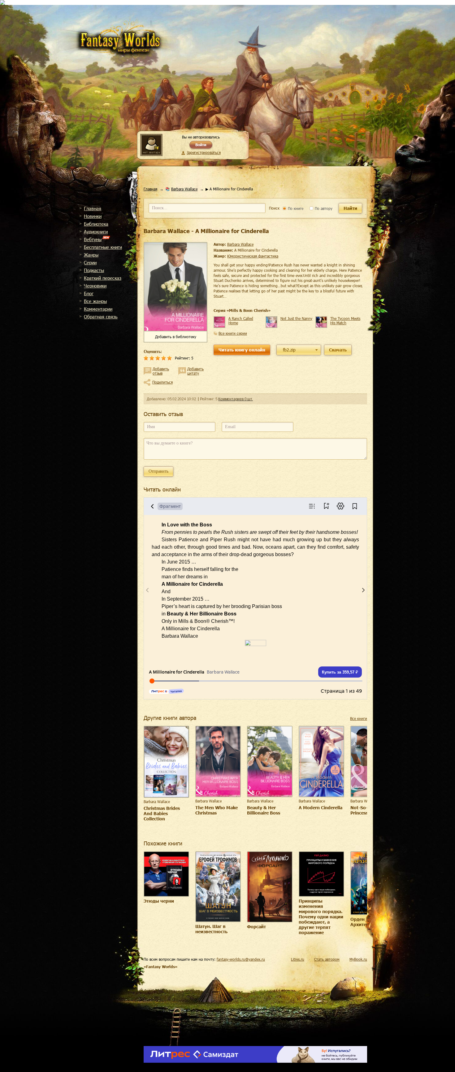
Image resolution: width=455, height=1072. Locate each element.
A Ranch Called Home (240, 320)
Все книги (358, 718)
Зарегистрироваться (203, 152)
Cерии (90, 262)
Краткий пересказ (102, 278)
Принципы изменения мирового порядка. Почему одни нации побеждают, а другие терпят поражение (321, 916)
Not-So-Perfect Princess (366, 810)
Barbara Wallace (184, 189)
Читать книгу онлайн (242, 349)
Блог (88, 293)
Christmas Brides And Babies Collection (162, 813)
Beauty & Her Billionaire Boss (263, 810)
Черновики (95, 285)
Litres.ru (297, 959)
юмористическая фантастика (252, 256)
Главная (92, 208)
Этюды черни (159, 901)
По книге (295, 208)
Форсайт (256, 926)
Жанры (91, 254)
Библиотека (96, 224)
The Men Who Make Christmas (216, 810)
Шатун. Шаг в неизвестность (211, 929)
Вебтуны (93, 239)
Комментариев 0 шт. (235, 399)
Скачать (338, 349)
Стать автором (327, 959)
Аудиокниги (96, 231)
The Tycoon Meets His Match (345, 320)
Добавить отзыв (161, 371)
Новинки (93, 216)
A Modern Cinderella (320, 807)
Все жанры (95, 301)
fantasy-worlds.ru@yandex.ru (241, 959)
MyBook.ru (358, 959)
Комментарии (98, 309)
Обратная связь (101, 316)
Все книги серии (233, 333)
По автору (323, 208)
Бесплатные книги (103, 247)
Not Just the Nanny (296, 318)
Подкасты (94, 270)
